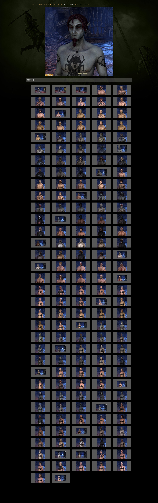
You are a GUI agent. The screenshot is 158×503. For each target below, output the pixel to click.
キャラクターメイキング (83, 4)
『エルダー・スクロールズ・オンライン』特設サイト (47, 4)
